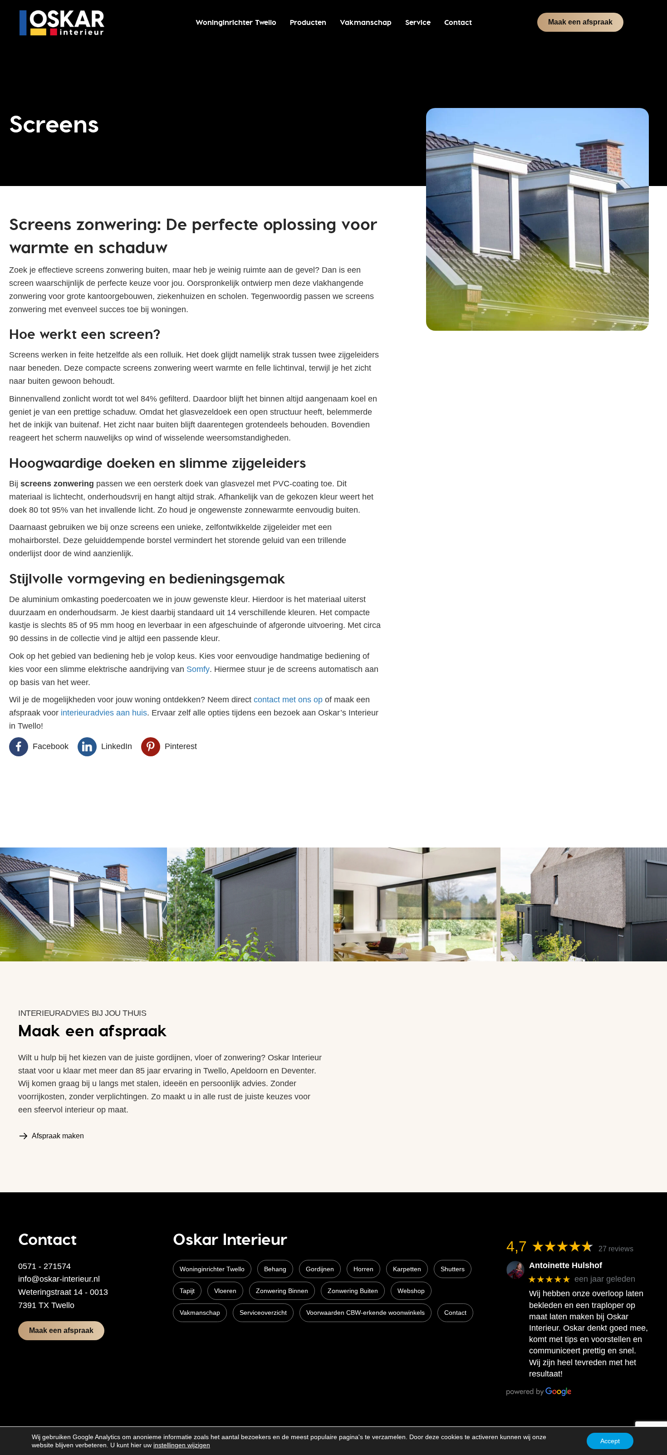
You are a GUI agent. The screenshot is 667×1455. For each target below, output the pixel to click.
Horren (363, 1269)
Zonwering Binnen (282, 1290)
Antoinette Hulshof (565, 1265)
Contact (455, 1312)
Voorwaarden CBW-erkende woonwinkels (365, 1312)
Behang (275, 1269)
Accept (610, 1441)
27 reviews (615, 1249)
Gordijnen (320, 1269)
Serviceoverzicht (263, 1312)
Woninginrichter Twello (212, 1269)
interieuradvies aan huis (104, 712)
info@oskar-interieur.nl (59, 1279)
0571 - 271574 (44, 1266)
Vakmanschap (200, 1312)
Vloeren (225, 1290)
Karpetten (407, 1269)
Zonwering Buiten (353, 1290)
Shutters (453, 1269)
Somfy (198, 669)
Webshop (411, 1290)
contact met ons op (288, 699)
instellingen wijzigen (181, 1445)
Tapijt (187, 1290)
